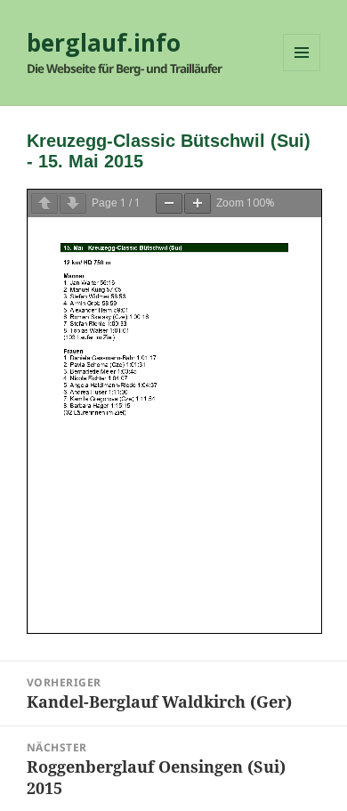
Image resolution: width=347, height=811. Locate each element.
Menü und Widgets (302, 70)
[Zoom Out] (169, 203)
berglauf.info (104, 43)
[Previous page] (44, 203)
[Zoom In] (197, 203)
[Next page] (73, 203)
